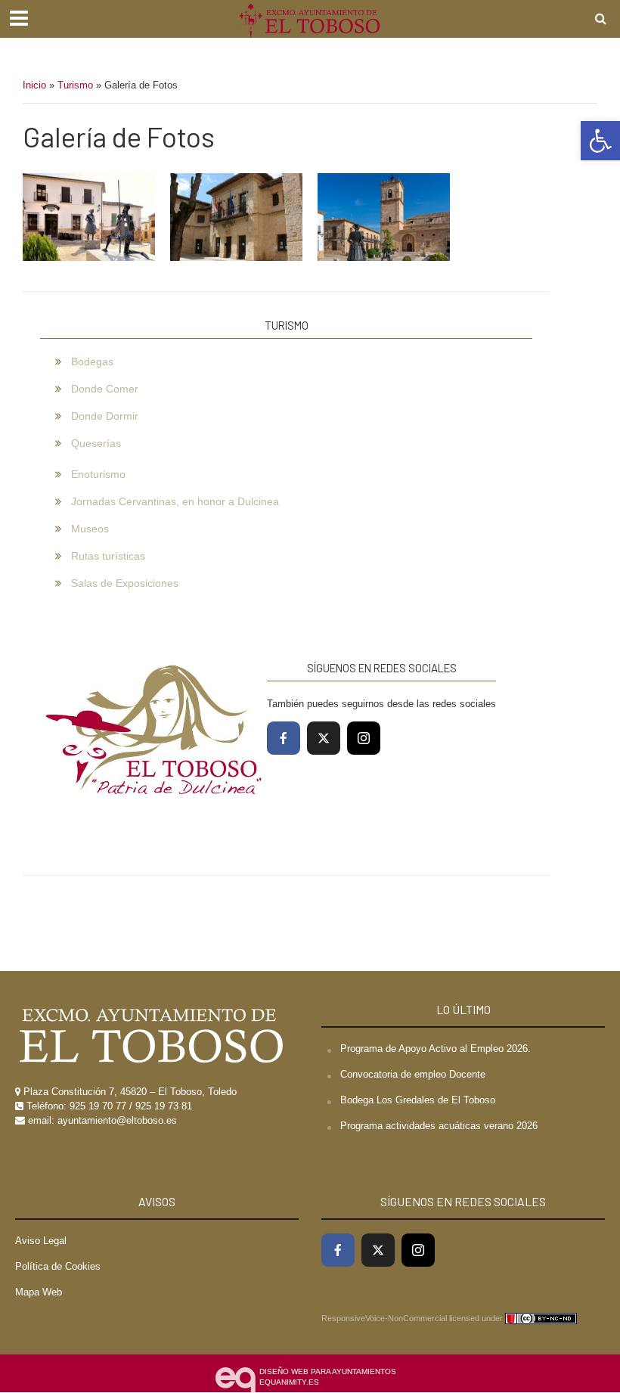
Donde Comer (104, 389)
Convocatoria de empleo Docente (412, 1074)
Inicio (34, 85)
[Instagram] (363, 738)
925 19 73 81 (163, 1106)
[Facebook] (283, 738)
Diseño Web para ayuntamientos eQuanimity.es (327, 1376)
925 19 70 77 (98, 1106)
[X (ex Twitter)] (323, 738)
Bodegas (92, 361)
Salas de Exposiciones (124, 583)
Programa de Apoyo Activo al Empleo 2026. (435, 1048)
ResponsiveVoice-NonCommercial (384, 1318)
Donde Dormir (104, 416)
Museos (90, 529)
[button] (600, 140)
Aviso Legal (41, 1240)
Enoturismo (98, 474)
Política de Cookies (58, 1266)
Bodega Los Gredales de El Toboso (417, 1100)
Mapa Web (38, 1292)
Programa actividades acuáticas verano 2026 (439, 1125)
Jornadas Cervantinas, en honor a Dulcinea (175, 501)
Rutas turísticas (108, 556)
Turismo (75, 85)
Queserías (96, 443)
